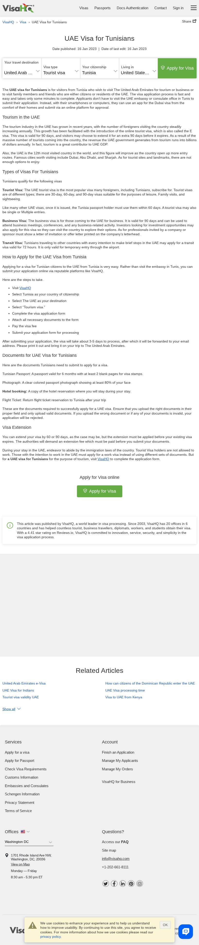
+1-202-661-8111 (115, 867)
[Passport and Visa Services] (18, 8)
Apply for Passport (19, 760)
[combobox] (22, 71)
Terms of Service (18, 811)
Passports (102, 8)
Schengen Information (22, 794)
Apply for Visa (180, 68)
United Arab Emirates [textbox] (22, 72)
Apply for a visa (17, 752)
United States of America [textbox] (138, 72)
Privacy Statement (19, 802)
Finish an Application (118, 752)
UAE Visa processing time (125, 690)
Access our (115, 842)
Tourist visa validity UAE (20, 697)
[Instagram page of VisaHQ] (139, 883)
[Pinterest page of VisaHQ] (131, 883)
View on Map (20, 864)
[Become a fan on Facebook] (114, 883)
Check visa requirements (26, 769)
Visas (83, 8)
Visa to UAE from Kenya (123, 697)
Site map (109, 850)
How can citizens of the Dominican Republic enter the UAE (150, 683)
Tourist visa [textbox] (54, 72)
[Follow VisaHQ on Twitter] (105, 883)
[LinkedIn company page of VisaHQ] (122, 883)
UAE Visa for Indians (18, 690)
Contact (160, 8)
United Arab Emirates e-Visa (24, 683)
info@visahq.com (116, 858)
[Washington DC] (29, 842)
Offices (11, 831)
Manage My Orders (117, 769)
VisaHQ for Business (118, 782)
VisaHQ (25, 288)
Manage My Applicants (120, 760)
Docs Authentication (132, 8)
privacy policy (50, 936)
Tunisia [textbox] (89, 72)
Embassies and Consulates (27, 786)
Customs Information (21, 777)
